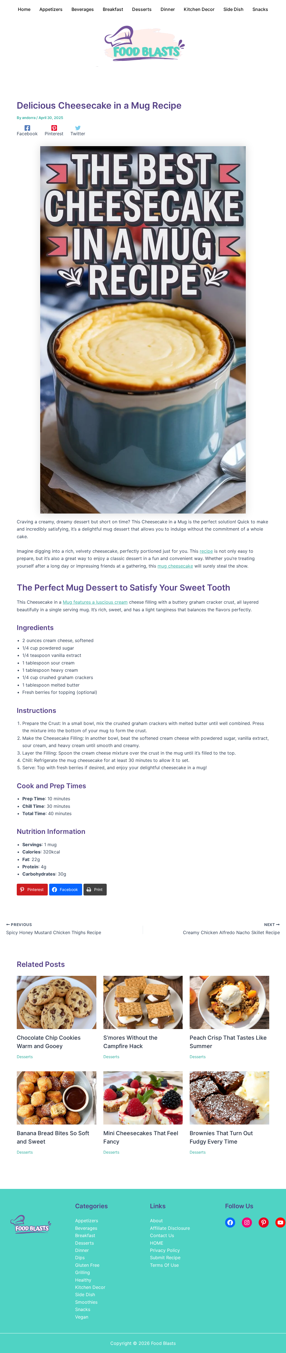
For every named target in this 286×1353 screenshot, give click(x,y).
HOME (156, 1243)
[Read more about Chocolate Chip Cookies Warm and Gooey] (56, 1002)
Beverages (86, 1228)
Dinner (82, 1250)
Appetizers (86, 1220)
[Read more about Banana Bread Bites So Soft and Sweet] (56, 1097)
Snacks (82, 1309)
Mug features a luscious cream (95, 602)
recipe (206, 551)
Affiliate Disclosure (170, 1228)
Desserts (25, 1056)
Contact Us (162, 1235)
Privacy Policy (165, 1250)
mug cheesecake (175, 566)
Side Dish (85, 1294)
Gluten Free (87, 1265)
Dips (80, 1257)
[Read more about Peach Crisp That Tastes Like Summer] (229, 1002)
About (156, 1220)
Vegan (81, 1317)
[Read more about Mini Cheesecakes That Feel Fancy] (143, 1097)
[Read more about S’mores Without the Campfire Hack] (143, 1002)
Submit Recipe (165, 1257)
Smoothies (86, 1302)
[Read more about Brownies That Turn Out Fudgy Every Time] (229, 1097)
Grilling (82, 1272)
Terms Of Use (164, 1265)
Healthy (83, 1280)
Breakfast (85, 1235)
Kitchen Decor (90, 1287)
